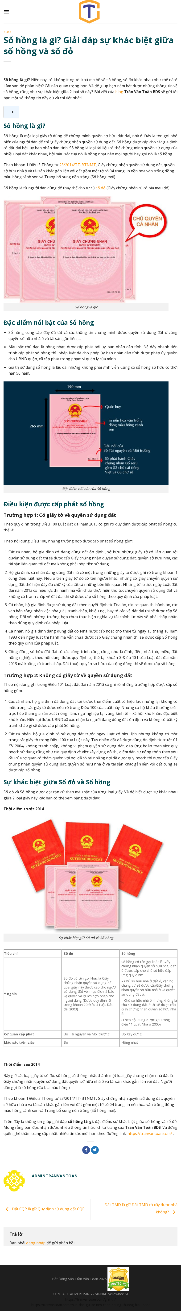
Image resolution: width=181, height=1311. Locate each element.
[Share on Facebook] (86, 1150)
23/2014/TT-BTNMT (77, 164)
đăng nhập (35, 1242)
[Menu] (6, 11)
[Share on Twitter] (95, 1150)
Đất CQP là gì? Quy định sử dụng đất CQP (48, 1209)
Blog (8, 32)
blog (119, 91)
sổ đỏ (101, 187)
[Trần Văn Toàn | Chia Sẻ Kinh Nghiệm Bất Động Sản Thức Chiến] (90, 12)
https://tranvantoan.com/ (150, 1133)
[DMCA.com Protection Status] (118, 1279)
